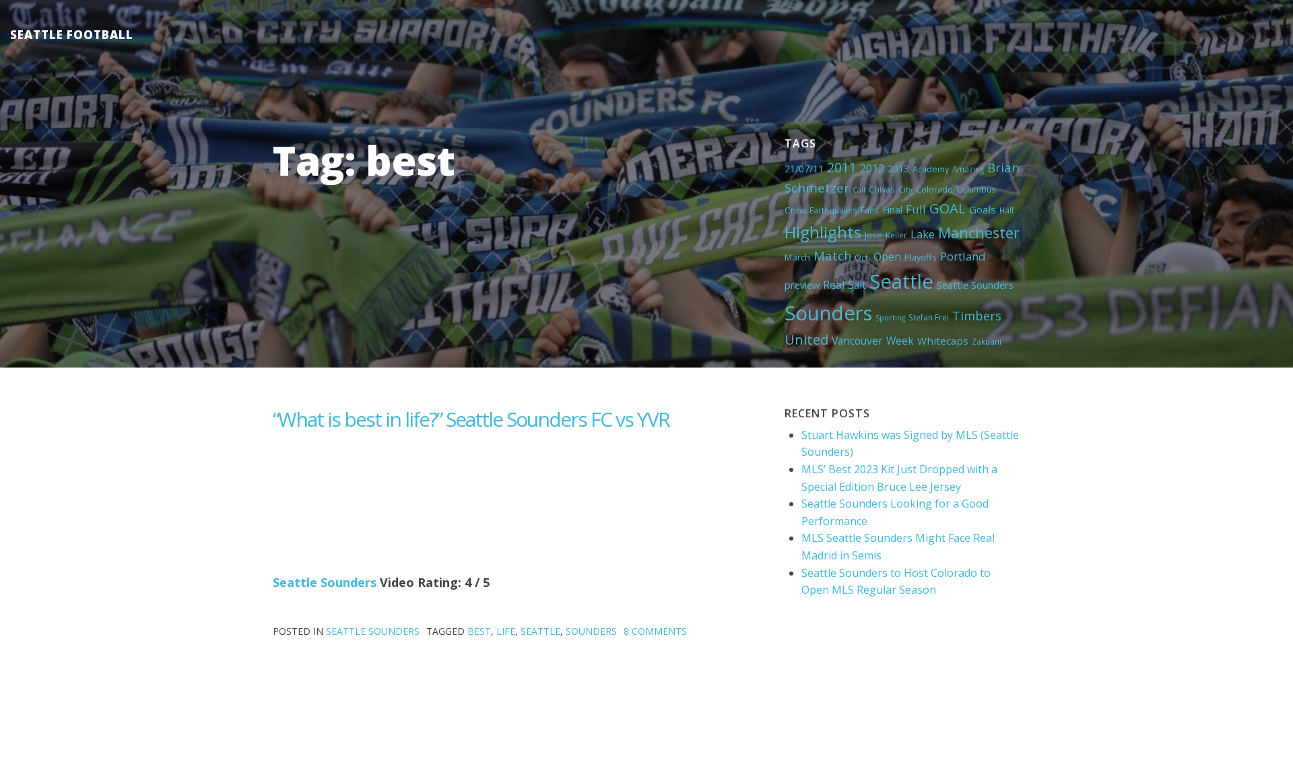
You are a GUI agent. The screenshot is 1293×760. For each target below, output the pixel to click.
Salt (857, 284)
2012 (872, 168)
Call (859, 190)
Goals (982, 209)
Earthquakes (833, 210)
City (905, 189)
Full (916, 209)
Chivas (882, 189)
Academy (931, 169)
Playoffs (920, 257)
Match (832, 255)
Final (892, 209)
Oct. (862, 257)
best (479, 631)
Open (887, 256)
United (806, 339)
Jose (873, 235)
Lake (922, 234)
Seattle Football (71, 34)
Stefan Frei (928, 317)
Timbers (976, 316)
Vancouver (857, 340)
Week (900, 340)
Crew (795, 210)
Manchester (979, 232)
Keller (896, 235)
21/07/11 (804, 168)
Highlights (823, 232)
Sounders (828, 313)
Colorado (934, 189)
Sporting (890, 317)
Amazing (968, 169)
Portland (963, 256)
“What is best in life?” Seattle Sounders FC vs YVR (471, 419)
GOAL (947, 208)
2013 (898, 168)
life (505, 631)
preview (802, 284)
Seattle (901, 281)
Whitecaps (942, 340)
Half (1006, 210)
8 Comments (655, 631)
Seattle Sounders (975, 284)
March (797, 257)
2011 (842, 167)
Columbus (976, 189)
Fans (870, 210)
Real (833, 284)
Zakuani (986, 341)
